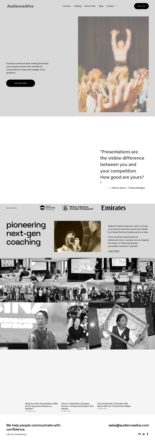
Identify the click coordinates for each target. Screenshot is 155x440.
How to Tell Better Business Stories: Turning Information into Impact (77, 406)
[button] (127, 395)
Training (77, 6)
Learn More (113, 251)
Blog (101, 6)
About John (90, 6)
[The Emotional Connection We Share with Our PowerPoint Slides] (114, 399)
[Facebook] (147, 434)
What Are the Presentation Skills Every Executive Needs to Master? (41, 406)
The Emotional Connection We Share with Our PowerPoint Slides (114, 404)
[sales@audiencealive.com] (139, 434)
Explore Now (21, 83)
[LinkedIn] (143, 434)
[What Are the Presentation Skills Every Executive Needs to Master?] (42, 399)
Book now (141, 6)
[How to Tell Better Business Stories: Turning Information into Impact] (78, 399)
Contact (110, 6)
